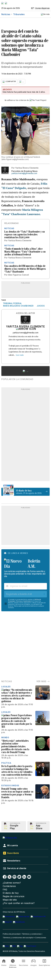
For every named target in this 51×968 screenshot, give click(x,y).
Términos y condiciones (31, 934)
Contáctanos (9, 886)
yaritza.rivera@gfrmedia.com (24, 173)
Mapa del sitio (10, 899)
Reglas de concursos (13, 896)
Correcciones (40, 938)
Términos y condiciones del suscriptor (18, 938)
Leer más (20, 355)
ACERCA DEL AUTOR (25, 313)
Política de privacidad (11, 934)
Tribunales (19, 14)
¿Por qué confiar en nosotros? (19, 903)
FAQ (5, 889)
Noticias (5, 14)
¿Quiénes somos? (12, 882)
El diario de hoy (11, 893)
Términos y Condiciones (23, 601)
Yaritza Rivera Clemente (25, 326)
